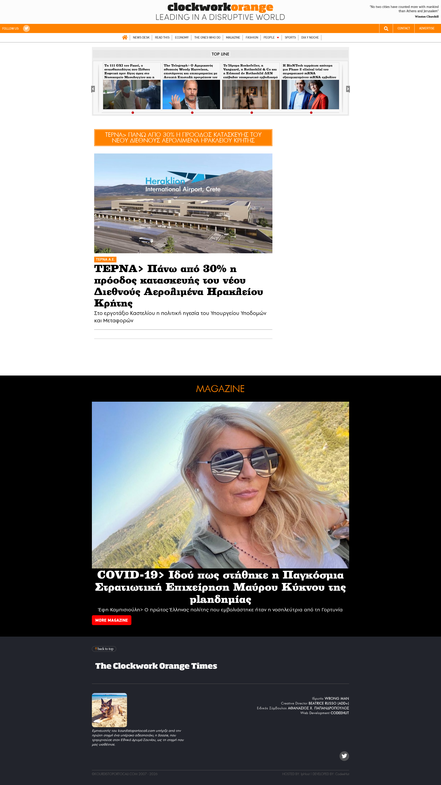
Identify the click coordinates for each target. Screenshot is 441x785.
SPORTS (290, 37)
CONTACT (404, 28)
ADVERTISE (427, 28)
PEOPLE (269, 37)
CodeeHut (342, 774)
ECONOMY (182, 37)
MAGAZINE (233, 37)
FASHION (252, 37)
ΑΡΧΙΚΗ (125, 37)
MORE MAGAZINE (111, 620)
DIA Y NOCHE (310, 37)
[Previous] (95, 88)
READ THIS (162, 37)
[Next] (345, 88)
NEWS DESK (141, 37)
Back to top (104, 649)
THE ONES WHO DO (207, 37)
